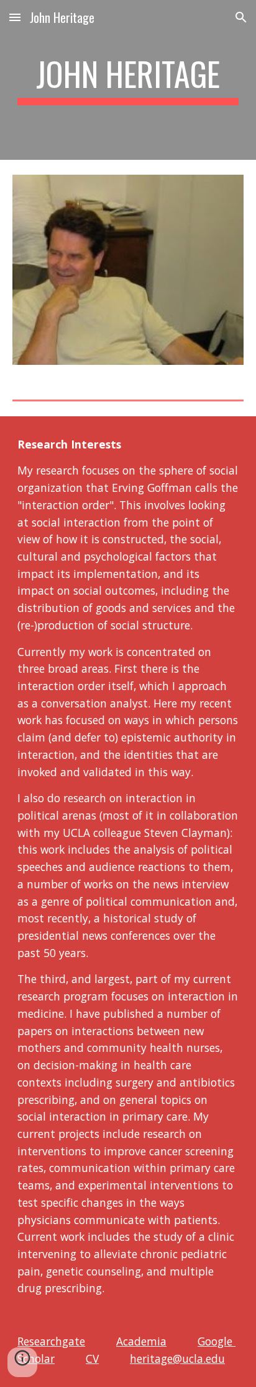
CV (92, 1358)
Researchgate (51, 1341)
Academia (141, 1341)
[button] (15, 17)
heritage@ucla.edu (177, 1358)
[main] (128, 80)
